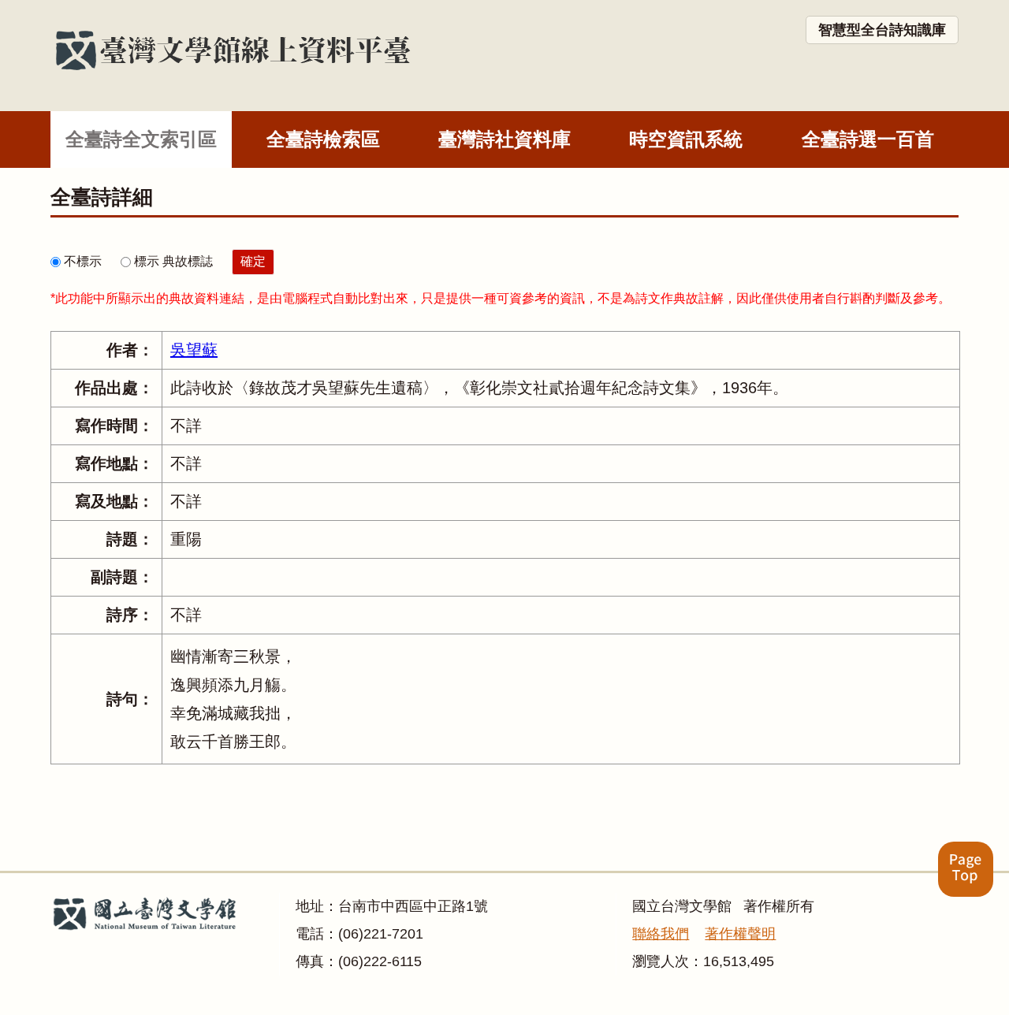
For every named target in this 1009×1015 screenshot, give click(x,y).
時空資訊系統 (686, 139)
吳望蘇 (194, 350)
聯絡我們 (660, 934)
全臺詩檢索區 (323, 139)
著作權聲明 (740, 934)
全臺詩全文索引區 (141, 139)
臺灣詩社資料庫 (504, 139)
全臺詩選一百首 (868, 139)
